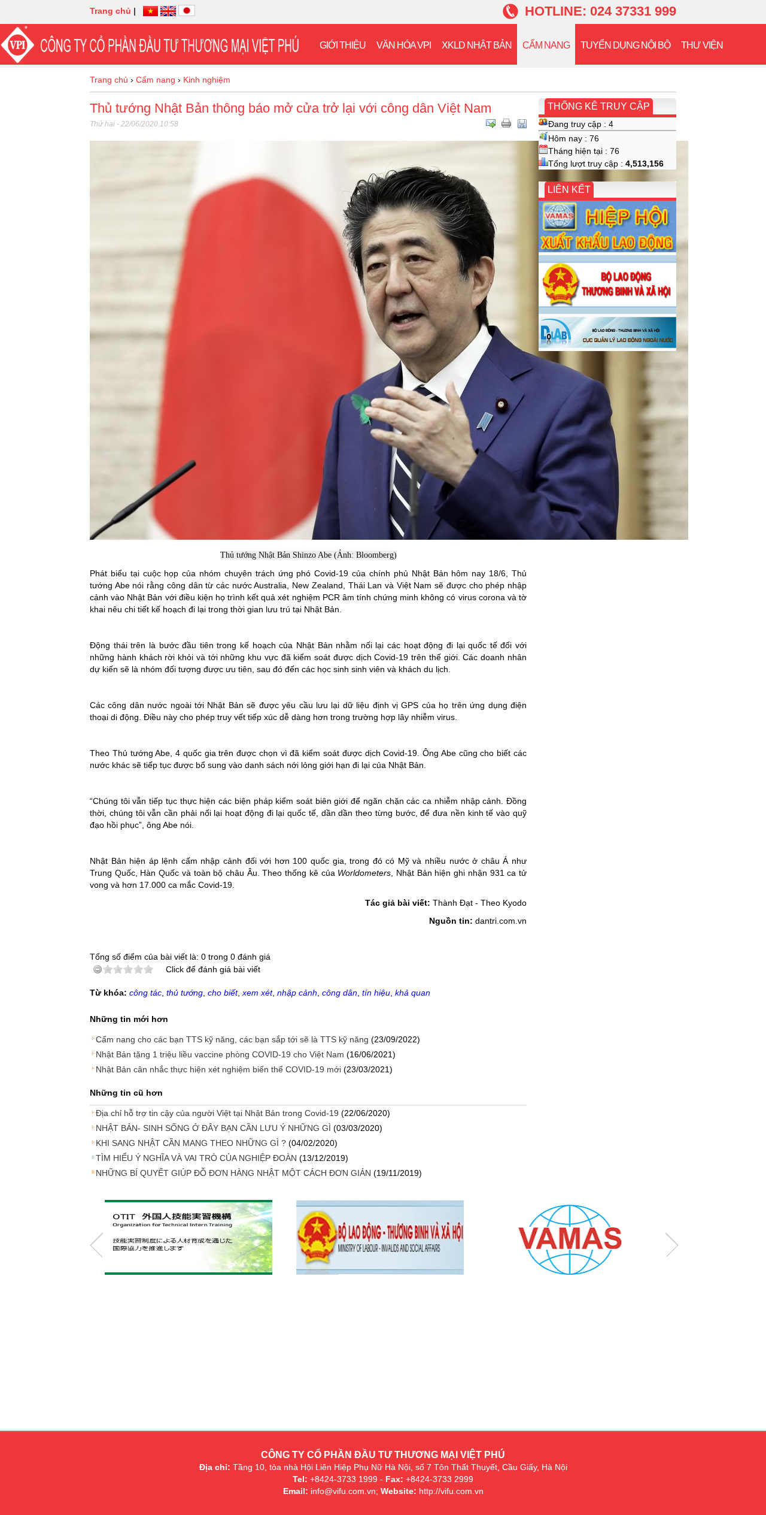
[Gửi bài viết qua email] (491, 123)
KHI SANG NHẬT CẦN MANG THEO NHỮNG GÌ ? (191, 1143)
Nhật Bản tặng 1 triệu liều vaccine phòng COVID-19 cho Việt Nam (220, 1054)
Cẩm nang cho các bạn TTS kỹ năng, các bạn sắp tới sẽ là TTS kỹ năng (232, 1039)
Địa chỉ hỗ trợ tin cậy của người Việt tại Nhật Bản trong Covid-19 (217, 1113)
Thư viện (702, 45)
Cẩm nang (546, 45)
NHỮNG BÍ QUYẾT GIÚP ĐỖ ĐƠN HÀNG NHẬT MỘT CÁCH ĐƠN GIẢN (233, 1173)
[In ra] (506, 123)
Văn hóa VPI (403, 45)
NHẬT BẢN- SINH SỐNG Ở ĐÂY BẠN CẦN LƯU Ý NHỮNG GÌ (213, 1128)
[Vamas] (571, 1239)
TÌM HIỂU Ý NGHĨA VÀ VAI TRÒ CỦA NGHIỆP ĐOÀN (196, 1158)
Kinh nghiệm (206, 79)
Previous (96, 1245)
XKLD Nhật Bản (477, 45)
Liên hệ (336, 88)
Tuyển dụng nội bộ (625, 45)
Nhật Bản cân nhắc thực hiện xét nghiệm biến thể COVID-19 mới (218, 1069)
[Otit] (188, 1239)
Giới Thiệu (343, 45)
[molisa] (380, 1239)
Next (672, 1245)
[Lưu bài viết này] (522, 123)
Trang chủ (110, 11)
